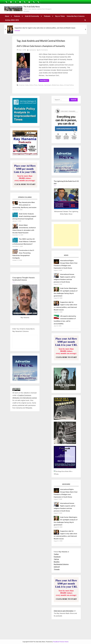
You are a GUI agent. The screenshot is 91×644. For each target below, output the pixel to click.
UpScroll (57, 567)
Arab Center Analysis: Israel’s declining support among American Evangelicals (24, 216)
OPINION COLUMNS (25, 197)
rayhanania (32, 50)
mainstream (47, 85)
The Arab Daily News (31, 7)
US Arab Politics (69, 85)
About (7, 16)
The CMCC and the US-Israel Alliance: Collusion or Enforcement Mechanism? (24, 241)
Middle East (55, 85)
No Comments (43, 50)
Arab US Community (32, 16)
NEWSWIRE (66, 484)
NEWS (66, 255)
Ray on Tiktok (60, 16)
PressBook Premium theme (60, 641)
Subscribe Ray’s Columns (76, 16)
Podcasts (47, 16)
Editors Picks (33, 85)
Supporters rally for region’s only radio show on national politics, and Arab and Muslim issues (45, 28)
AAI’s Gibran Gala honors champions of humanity (41, 46)
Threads (57, 569)
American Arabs (24, 85)
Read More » (44, 81)
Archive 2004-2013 (12, 20)
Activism (17, 30)
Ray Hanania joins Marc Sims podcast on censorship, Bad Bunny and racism (24, 204)
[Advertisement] (66, 235)
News (61, 85)
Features (17, 16)
